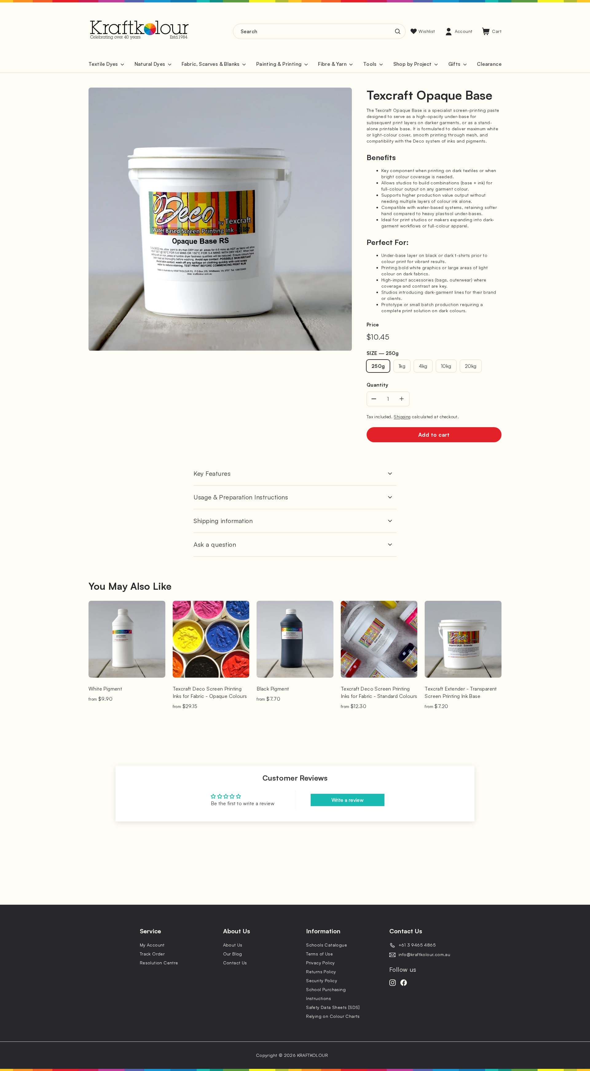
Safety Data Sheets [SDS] (333, 1007)
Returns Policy (321, 971)
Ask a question (215, 544)
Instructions (318, 998)
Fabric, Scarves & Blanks (211, 64)
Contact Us (235, 962)
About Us (232, 944)
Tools (370, 64)
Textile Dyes (103, 64)
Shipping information (223, 521)
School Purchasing (326, 989)
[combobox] (319, 31)
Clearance (489, 64)
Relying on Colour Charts (333, 1016)
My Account (152, 944)
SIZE (383, 353)
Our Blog (232, 953)
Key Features (212, 473)
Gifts (455, 64)
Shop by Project (413, 64)
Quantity (377, 385)
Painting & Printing (279, 64)
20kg (471, 366)
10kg (446, 366)
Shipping (402, 416)
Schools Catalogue (326, 944)
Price (373, 324)
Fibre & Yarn (333, 64)
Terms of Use (319, 953)
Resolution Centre (159, 962)
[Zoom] (220, 219)
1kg (402, 366)
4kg (423, 366)
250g (378, 366)
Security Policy (321, 980)
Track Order (152, 953)
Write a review (348, 800)
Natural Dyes (151, 64)
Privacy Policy (320, 962)
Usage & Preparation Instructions (241, 497)
